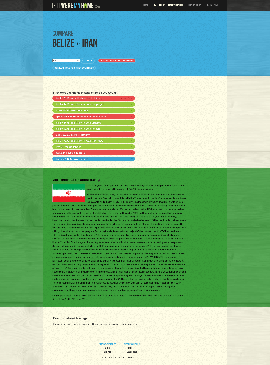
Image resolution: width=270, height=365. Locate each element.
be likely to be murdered (78, 122)
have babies (72, 158)
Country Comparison (168, 5)
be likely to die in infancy (79, 98)
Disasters (195, 5)
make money (72, 110)
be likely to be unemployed (80, 104)
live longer (68, 146)
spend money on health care (81, 116)
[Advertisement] (136, 20)
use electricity (73, 134)
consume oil (71, 152)
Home (145, 5)
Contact (213, 5)
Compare (87, 61)
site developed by (107, 348)
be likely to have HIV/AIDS (80, 140)
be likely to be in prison (78, 128)
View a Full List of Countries (117, 61)
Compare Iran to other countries (74, 68)
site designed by (132, 348)
